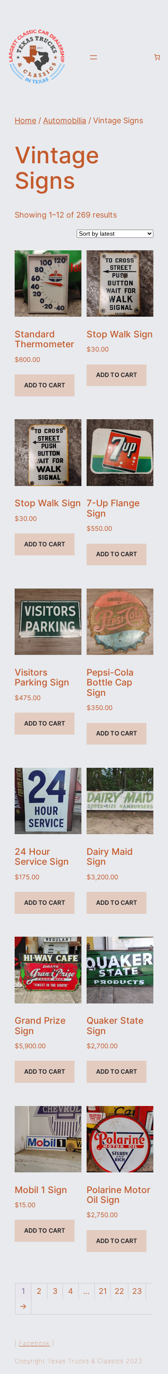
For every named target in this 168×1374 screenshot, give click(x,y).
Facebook (34, 1343)
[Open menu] (93, 57)
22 (119, 1291)
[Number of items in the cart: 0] (157, 57)
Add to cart (44, 385)
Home (25, 120)
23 (137, 1291)
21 (103, 1291)
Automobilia (64, 120)
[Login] (143, 57)
